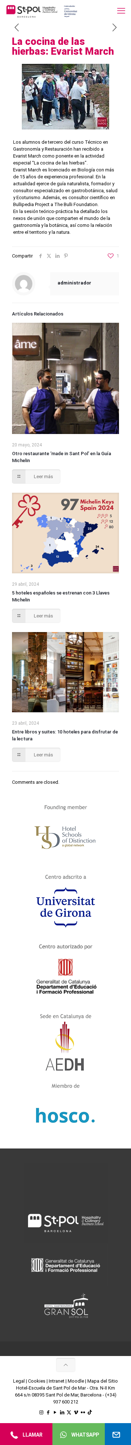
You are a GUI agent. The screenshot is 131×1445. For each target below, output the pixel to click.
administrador (74, 283)
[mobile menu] (121, 11)
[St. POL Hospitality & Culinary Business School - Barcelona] (41, 11)
